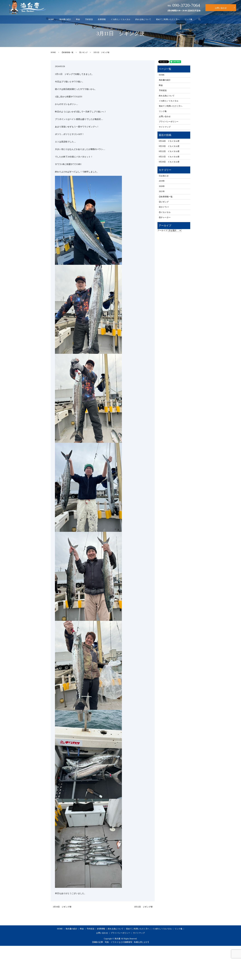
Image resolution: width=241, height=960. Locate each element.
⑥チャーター (165, 217)
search (199, 19)
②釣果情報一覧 (67, 52)
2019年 (162, 181)
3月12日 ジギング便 (143, 907)
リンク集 (188, 19)
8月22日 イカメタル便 (169, 151)
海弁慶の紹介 (65, 19)
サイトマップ (165, 127)
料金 (78, 19)
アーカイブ (162, 230)
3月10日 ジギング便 (62, 907)
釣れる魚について (143, 19)
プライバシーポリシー (168, 122)
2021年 (162, 191)
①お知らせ (164, 176)
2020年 (162, 186)
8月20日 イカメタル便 (169, 162)
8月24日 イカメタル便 (169, 141)
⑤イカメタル (165, 212)
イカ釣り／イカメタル (120, 19)
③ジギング (83, 52)
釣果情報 (102, 19)
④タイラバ (164, 207)
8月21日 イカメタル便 (169, 157)
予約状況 (89, 19)
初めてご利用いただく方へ (167, 19)
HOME (51, 19)
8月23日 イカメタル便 (169, 146)
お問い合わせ (221, 8)
